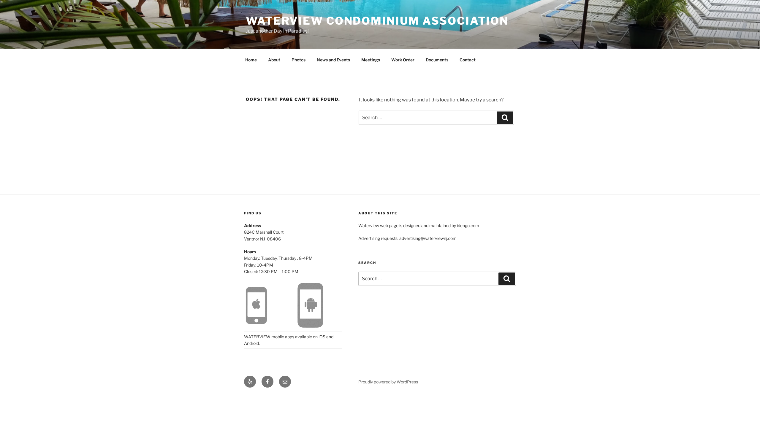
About (274, 59)
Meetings (370, 59)
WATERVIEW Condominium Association (377, 20)
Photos (298, 59)
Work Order (402, 59)
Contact (468, 59)
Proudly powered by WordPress (388, 381)
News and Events (333, 59)
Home (251, 59)
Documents (437, 59)
